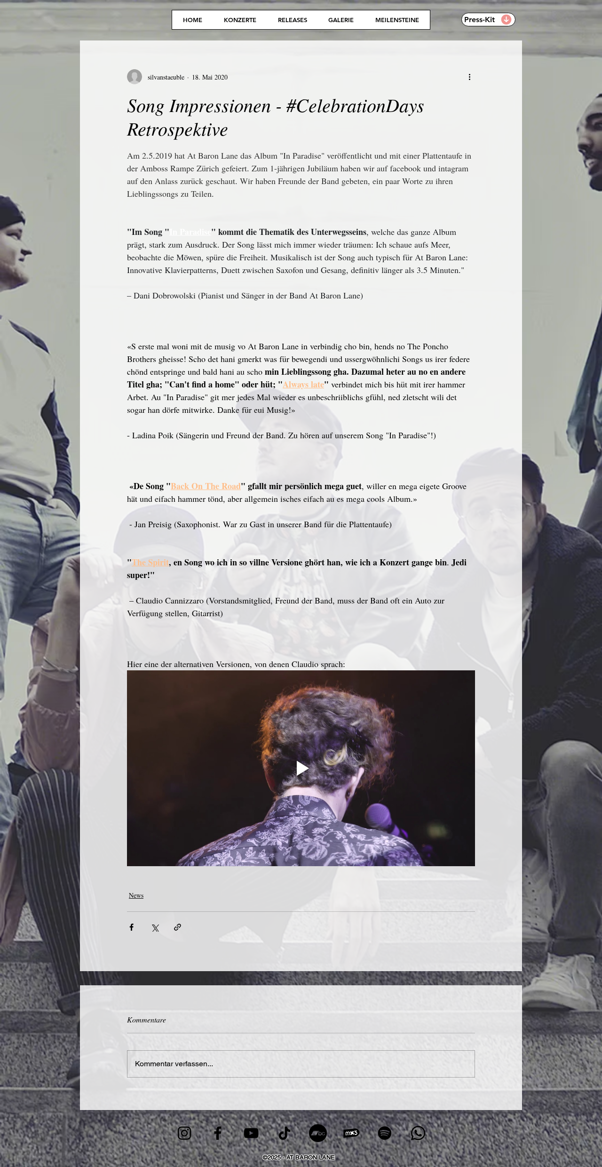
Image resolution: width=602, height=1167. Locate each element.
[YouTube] (251, 1133)
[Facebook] (218, 1133)
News (136, 895)
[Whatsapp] (418, 1133)
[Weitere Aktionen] (469, 76)
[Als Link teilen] (177, 927)
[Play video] (301, 768)
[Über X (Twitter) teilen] (154, 927)
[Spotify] (385, 1133)
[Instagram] (184, 1133)
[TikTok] (284, 1133)
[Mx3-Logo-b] (351, 1133)
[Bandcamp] (318, 1133)
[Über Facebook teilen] (131, 927)
